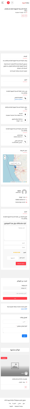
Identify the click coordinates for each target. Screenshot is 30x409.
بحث (15, 298)
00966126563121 (21, 200)
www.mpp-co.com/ (20, 202)
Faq (10, 403)
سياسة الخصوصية (19, 406)
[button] (15, 167)
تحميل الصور (22, 258)
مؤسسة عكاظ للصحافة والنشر (19, 379)
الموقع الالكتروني (18, 99)
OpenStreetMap (19, 181)
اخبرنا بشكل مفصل (22, 326)
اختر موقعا (24, 285)
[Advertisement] (15, 33)
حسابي (19, 403)
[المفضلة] (26, 15)
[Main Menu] (2, 2)
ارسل (24, 336)
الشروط (11, 406)
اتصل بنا (14, 403)
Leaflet (24, 181)
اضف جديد (24, 309)
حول (24, 403)
